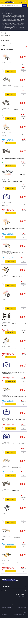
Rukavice (3, 45)
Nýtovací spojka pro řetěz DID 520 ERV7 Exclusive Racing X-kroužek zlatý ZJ (13, 277)
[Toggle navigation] (2, 2)
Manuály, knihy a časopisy (6, 43)
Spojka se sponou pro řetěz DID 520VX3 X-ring (12, 64)
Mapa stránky (4, 614)
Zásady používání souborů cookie (20, 611)
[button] (22, 2)
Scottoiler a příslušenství (6, 38)
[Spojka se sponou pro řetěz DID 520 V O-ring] (14, 174)
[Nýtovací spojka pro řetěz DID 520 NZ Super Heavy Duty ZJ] (14, 483)
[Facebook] (12, 604)
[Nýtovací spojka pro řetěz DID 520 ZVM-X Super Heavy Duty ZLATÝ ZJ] (14, 245)
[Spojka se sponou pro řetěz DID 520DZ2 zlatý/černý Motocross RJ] (14, 412)
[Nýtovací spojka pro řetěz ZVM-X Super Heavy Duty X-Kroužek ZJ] (14, 316)
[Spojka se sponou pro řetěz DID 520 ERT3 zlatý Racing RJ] (14, 530)
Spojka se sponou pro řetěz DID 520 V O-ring (12, 181)
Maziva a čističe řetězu (6, 35)
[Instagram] (14, 604)
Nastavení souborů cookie (19, 614)
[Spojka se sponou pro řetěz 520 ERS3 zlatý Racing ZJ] (14, 389)
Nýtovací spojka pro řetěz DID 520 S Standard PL (13, 158)
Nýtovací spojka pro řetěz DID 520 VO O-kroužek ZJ (13, 515)
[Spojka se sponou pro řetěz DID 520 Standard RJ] (14, 79)
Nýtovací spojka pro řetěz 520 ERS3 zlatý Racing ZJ (13, 467)
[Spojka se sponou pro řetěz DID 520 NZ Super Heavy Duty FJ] (14, 102)
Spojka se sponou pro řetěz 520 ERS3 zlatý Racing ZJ (14, 396)
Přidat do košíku (11, 71)
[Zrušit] (20, 2)
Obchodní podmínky (22, 607)
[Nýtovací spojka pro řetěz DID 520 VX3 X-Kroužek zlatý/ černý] (14, 221)
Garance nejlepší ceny (6, 607)
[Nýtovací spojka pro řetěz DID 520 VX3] (14, 293)
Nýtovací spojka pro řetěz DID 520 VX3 (10, 301)
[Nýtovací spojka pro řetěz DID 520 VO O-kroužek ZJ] (14, 507)
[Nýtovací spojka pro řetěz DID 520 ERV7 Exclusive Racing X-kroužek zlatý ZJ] (14, 269)
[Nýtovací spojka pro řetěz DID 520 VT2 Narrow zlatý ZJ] (14, 340)
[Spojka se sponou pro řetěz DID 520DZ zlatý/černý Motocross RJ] (14, 436)
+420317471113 (22, 596)
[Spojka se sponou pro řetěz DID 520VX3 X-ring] (14, 56)
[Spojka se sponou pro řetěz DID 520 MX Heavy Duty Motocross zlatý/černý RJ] (14, 365)
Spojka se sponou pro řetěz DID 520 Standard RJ (13, 87)
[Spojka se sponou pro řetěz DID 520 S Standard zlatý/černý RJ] (14, 555)
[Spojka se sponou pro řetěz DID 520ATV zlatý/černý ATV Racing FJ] (14, 196)
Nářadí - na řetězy (5, 40)
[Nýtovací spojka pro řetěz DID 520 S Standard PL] (14, 151)
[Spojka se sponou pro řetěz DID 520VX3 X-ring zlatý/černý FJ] (14, 126)
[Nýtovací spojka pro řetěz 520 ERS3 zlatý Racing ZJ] (14, 460)
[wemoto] (10, 580)
